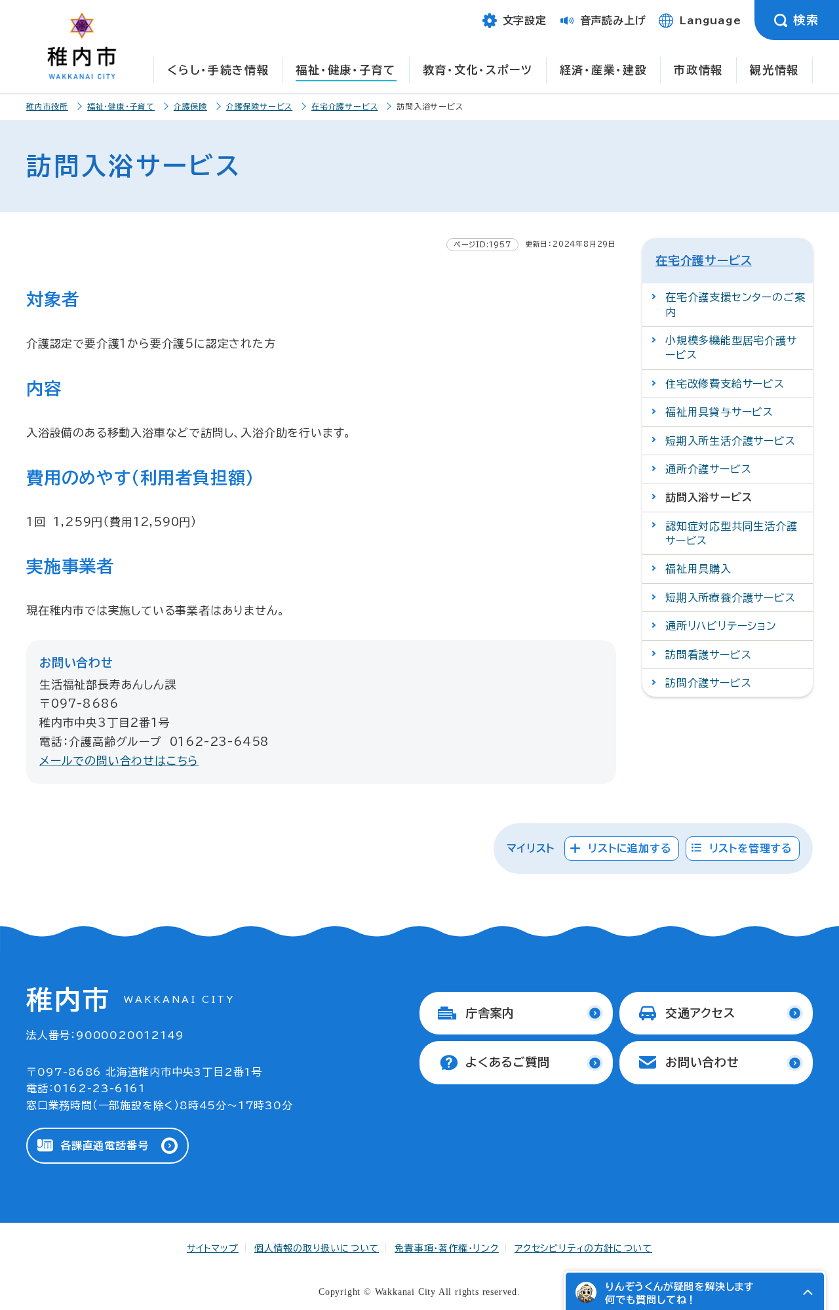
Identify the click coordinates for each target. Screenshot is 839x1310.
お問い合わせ (702, 1062)
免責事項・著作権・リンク (447, 1248)
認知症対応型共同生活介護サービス (731, 533)
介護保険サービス (259, 106)
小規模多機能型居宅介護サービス (731, 347)
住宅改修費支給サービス (725, 384)
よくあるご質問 (507, 1062)
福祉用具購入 (698, 568)
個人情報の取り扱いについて (316, 1248)
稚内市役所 (47, 106)
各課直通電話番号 (104, 1145)
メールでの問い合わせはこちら (119, 760)
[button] (807, 1292)
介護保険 (190, 106)
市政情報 (698, 69)
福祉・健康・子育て (345, 69)
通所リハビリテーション (721, 626)
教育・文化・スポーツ (478, 69)
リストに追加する (629, 848)
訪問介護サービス (708, 683)
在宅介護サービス (344, 106)
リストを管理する (750, 848)
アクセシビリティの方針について (583, 1248)
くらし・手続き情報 (218, 69)
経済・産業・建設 (604, 69)
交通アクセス (700, 1013)
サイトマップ (213, 1248)
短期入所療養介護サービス (730, 597)
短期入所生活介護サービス (730, 441)
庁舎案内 (490, 1013)
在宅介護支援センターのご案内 (735, 304)
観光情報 (774, 69)
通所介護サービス (708, 469)
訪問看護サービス (708, 654)
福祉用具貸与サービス (719, 412)
